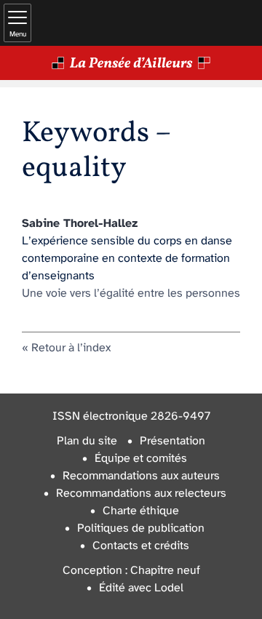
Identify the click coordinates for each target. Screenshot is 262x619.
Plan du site (87, 441)
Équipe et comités (141, 458)
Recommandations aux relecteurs (141, 493)
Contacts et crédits (140, 546)
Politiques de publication (141, 528)
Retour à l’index (71, 348)
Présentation (172, 441)
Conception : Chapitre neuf (131, 570)
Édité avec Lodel (141, 588)
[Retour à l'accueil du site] (131, 63)
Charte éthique (141, 511)
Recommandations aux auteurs (141, 476)
